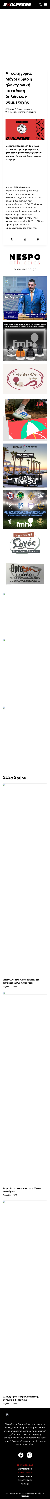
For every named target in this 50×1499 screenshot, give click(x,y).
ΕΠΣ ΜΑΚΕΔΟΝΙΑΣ (29, 112)
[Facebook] (12, 239)
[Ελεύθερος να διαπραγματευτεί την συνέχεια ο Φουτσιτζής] (25, 1296)
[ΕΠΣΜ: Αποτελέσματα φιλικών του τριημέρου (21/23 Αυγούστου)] (25, 879)
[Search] (40, 4)
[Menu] (45, 4)
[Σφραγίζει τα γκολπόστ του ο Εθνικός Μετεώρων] (25, 1088)
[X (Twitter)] (24, 239)
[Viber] (38, 239)
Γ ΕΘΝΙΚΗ (25, 1484)
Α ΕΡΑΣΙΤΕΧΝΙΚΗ (14, 112)
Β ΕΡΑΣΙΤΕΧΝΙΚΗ (25, 1476)
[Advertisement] (25, 35)
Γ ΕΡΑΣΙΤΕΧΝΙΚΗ (25, 1480)
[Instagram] (29, 1455)
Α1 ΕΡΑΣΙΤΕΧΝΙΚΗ (25, 1469)
